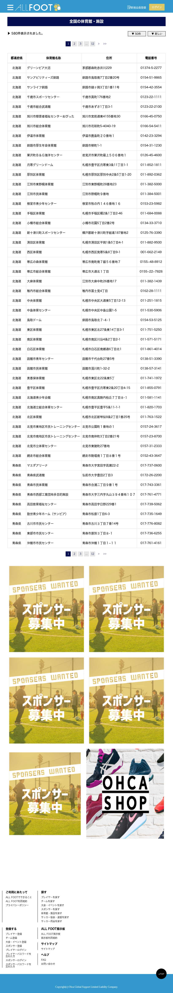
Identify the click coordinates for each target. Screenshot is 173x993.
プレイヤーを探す (50, 897)
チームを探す (48, 901)
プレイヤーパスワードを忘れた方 (18, 955)
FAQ (43, 960)
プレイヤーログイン (16, 950)
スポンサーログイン (16, 960)
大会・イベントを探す (52, 905)
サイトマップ (48, 949)
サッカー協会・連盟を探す (55, 917)
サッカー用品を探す (51, 921)
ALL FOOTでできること (19, 897)
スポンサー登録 (14, 946)
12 (92, 43)
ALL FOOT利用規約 (16, 901)
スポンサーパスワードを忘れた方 (18, 965)
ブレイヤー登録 (14, 934)
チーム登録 (11, 938)
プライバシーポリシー (17, 905)
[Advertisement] (31, 861)
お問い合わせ (48, 964)
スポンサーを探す (50, 909)
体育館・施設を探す (51, 913)
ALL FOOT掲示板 (50, 934)
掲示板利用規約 (49, 938)
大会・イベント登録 (16, 942)
